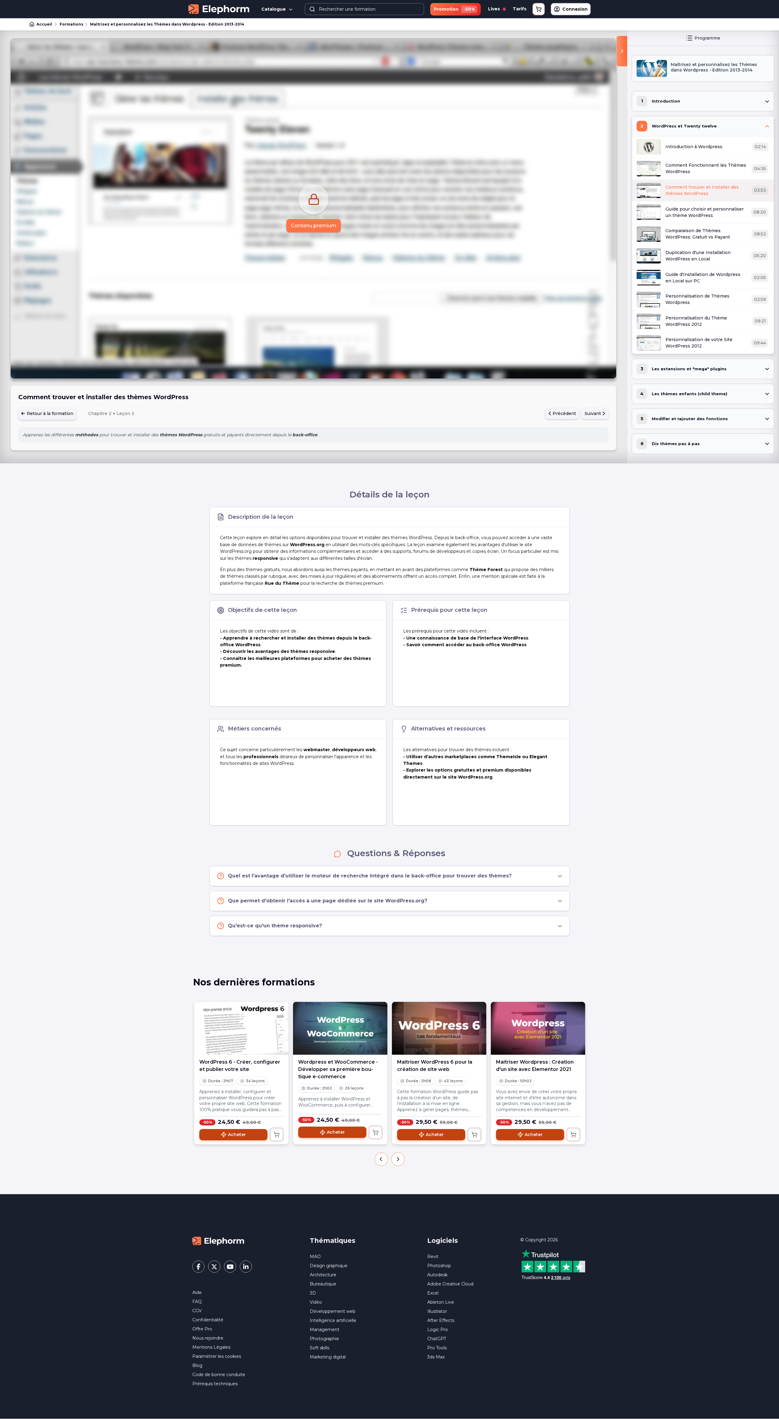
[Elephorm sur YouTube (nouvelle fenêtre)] (230, 1266)
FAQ (197, 1301)
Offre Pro (202, 1329)
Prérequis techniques (215, 1383)
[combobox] (364, 9)
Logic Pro (437, 1329)
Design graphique (329, 1265)
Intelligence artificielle (333, 1320)
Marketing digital (328, 1357)
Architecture (323, 1275)
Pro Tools (437, 1348)
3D (313, 1293)
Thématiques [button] (332, 1240)
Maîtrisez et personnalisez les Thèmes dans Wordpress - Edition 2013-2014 (167, 24)
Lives (494, 9)
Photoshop (439, 1265)
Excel (432, 1293)
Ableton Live (440, 1302)
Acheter (237, 1134)
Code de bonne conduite (218, 1374)
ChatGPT (436, 1338)
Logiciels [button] (442, 1240)
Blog (197, 1365)
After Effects (440, 1320)
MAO (315, 1256)
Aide (197, 1292)
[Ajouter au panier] (276, 1134)
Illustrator (437, 1311)
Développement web (332, 1311)
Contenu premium (313, 225)
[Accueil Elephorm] (218, 1240)
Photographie (324, 1338)
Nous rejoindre (207, 1338)
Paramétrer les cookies (216, 1356)
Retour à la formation (49, 413)
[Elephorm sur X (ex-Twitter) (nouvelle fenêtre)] (214, 1266)
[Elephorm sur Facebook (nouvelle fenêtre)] (198, 1266)
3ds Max (436, 1357)
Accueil (44, 24)
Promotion (454, 9)
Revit (432, 1256)
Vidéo (316, 1302)
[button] (381, 1159)
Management (324, 1329)
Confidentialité (207, 1320)
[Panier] (539, 9)
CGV (197, 1310)
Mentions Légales (211, 1347)
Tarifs (519, 9)
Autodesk (437, 1275)
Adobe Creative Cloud (450, 1284)
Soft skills (319, 1348)
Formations (71, 24)
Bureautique (323, 1284)
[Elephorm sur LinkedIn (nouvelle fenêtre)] (246, 1266)
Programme (707, 38)
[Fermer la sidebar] (622, 51)
